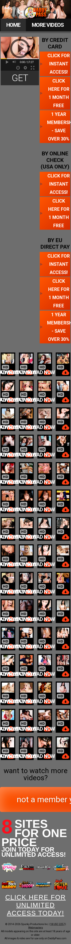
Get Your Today (20, 79)
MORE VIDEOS (48, 25)
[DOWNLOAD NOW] (8, 364)
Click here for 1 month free (58, 93)
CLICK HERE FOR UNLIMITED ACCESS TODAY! (35, 905)
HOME (13, 25)
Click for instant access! (59, 64)
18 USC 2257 (57, 924)
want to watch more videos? (36, 774)
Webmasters (35, 927)
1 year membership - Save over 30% (58, 127)
